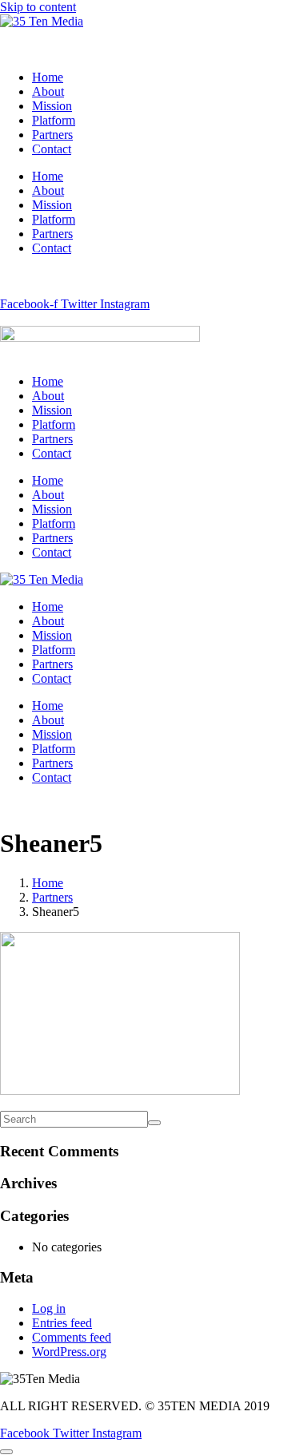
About (48, 91)
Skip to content (38, 7)
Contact (51, 149)
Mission (52, 106)
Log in (49, 1308)
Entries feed (62, 1323)
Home (47, 77)
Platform (53, 120)
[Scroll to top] (6, 1451)
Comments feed (71, 1337)
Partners (52, 134)
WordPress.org (69, 1351)
